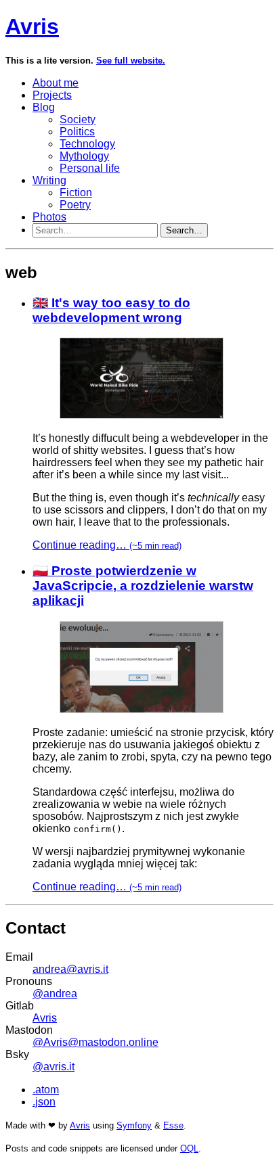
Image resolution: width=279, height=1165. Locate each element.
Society (77, 119)
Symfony (134, 1125)
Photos (49, 217)
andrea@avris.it (70, 969)
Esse (173, 1125)
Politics (77, 131)
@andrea (55, 993)
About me (56, 83)
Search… (184, 230)
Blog (44, 107)
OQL (189, 1148)
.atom (46, 1089)
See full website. (130, 60)
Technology (87, 144)
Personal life (90, 168)
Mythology (84, 156)
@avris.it (53, 1066)
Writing (49, 180)
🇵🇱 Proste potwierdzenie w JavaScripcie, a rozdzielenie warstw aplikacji (143, 586)
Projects (52, 95)
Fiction (76, 192)
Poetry (75, 204)
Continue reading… (107, 545)
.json (44, 1101)
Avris (32, 26)
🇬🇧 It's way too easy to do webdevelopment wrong (111, 310)
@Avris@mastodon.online (95, 1042)
